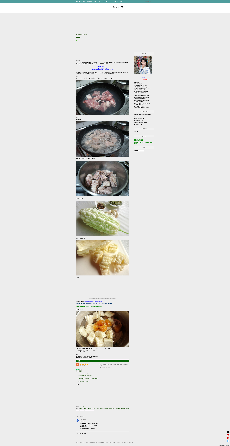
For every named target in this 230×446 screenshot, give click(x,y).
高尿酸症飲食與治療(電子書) (140, 93)
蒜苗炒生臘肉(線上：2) (139, 118)
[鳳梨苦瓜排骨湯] (76, 40)
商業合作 (110, 1)
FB (98, 68)
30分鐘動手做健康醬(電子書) (140, 87)
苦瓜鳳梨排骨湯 (106, 408)
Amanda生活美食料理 (115, 7)
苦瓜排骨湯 (90, 408)
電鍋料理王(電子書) (138, 84)
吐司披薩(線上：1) (138, 124)
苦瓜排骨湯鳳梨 (95, 408)
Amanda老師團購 (80, 1)
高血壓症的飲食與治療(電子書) (141, 91)
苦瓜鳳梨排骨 (100, 408)
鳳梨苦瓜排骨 (82, 410)
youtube (102, 68)
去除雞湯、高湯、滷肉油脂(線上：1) (142, 122)
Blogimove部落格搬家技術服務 (224, 445)
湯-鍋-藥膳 (82, 406)
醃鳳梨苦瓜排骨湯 (112, 408)
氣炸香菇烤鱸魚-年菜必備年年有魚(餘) (85, 375)
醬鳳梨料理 (118, 408)
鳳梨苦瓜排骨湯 (87, 410)
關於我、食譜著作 (102, 66)
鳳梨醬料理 (92, 410)
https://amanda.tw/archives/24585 (93, 301)
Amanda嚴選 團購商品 (144, 79)
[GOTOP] (228, 440)
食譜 (121, 408)
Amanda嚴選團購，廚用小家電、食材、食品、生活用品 (88, 378)
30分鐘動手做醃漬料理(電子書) (141, 85)
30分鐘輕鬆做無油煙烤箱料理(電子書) (142, 88)
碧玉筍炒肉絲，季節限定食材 (83, 381)
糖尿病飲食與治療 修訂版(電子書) (141, 90)
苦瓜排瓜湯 (86, 408)
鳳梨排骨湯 (124, 408)
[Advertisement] (115, 21)
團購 (106, 68)
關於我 (121, 1)
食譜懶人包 (89, 1)
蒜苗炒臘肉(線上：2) (138, 120)
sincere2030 (83, 419)
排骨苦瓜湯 (82, 408)
